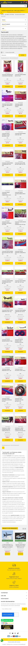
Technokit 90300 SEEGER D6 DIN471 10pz (7, 340)
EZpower (20, 543)
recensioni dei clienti (7, 626)
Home (3, 20)
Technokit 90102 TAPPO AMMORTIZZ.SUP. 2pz (7, 311)
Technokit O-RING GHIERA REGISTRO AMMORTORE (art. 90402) (6, 430)
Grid (2, 52)
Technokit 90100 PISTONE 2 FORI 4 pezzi (20, 370)
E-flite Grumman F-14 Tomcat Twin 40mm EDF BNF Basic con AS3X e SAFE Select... (7, 546)
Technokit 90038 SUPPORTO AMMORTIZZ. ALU (20, 253)
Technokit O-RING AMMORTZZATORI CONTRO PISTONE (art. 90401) (20, 430)
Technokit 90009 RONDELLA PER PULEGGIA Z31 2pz (19, 341)
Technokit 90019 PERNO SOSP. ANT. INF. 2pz (20, 281)
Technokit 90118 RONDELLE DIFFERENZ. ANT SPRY (7, 223)
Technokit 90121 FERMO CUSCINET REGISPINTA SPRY (7, 105)
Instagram (15, 633)
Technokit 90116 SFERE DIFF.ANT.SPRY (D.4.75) (20, 163)
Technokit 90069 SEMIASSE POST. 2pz (6, 370)
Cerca (25, 6)
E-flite (7, 543)
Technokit (7, 73)
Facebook (10, 633)
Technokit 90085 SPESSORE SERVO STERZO (19, 105)
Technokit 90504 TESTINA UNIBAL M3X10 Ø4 (20, 194)
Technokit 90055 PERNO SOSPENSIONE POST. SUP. (7, 164)
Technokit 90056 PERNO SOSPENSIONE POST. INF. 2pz (7, 282)
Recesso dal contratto (14, 639)
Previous (23, 528)
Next (25, 528)
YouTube (12, 633)
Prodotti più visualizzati (10, 528)
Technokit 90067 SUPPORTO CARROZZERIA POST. (6, 194)
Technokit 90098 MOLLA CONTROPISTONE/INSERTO (8, 75)
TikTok (18, 633)
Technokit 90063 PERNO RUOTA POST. (20, 75)
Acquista (7, 86)
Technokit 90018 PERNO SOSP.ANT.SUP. (20, 134)
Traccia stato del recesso (14, 642)
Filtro (22, 55)
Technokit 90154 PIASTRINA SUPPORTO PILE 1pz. (7, 400)
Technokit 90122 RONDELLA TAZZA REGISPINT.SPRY (6, 135)
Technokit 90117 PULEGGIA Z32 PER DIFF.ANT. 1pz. (19, 400)
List (4, 52)
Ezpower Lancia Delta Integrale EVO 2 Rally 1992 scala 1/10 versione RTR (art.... (20, 546)
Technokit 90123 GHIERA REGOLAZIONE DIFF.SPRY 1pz (7, 253)
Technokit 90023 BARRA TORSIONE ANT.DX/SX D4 (20, 311)
